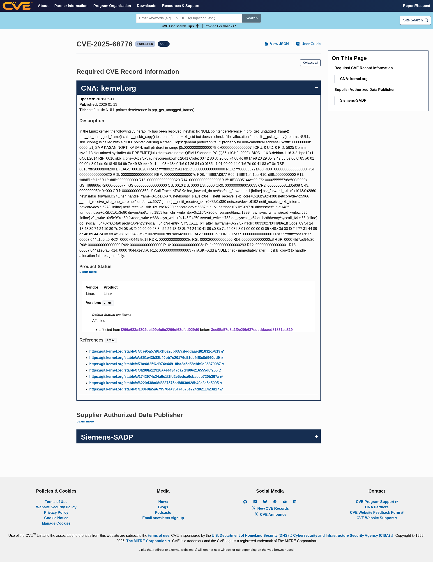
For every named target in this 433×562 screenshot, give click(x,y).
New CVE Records (272, 508)
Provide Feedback (219, 26)
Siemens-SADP (353, 100)
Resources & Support (180, 6)
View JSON (279, 44)
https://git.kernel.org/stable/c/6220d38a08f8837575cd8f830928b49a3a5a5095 (154, 383)
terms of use (158, 535)
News (163, 502)
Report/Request (416, 6)
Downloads (146, 6)
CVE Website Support (376, 518)
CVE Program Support (375, 502)
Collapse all (310, 62)
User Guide (311, 44)
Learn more (88, 271)
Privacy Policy (56, 512)
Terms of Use (56, 502)
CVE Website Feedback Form (375, 512)
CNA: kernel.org (354, 79)
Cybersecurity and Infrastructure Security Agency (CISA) (341, 535)
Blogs (163, 507)
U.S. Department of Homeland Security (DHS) (251, 535)
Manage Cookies (56, 523)
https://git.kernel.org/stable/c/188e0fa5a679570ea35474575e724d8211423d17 (154, 389)
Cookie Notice (56, 518)
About (43, 6)
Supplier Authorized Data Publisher (364, 90)
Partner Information (71, 6)
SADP (163, 44)
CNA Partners (377, 507)
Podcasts (163, 512)
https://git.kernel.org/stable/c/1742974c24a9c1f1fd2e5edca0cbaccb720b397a (154, 376)
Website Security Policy (56, 507)
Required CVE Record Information (363, 68)
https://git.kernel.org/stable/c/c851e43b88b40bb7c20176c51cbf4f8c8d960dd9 (155, 358)
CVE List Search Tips (178, 26)
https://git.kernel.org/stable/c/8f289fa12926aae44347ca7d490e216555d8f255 (154, 370)
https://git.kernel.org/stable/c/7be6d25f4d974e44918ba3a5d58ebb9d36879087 (155, 364)
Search (252, 18)
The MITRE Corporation (147, 541)
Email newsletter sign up (163, 518)
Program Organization (112, 6)
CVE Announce (272, 514)
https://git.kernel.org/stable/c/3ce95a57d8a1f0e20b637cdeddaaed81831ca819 (155, 351)
